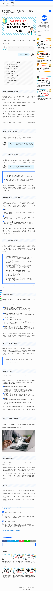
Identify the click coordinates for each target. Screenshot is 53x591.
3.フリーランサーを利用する (11, 68)
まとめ (7, 82)
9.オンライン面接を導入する (11, 78)
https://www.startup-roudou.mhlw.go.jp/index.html (11, 530)
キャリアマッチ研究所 (8, 3)
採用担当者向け (5, 537)
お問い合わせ (25, 587)
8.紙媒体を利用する (10, 77)
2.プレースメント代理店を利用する (13, 66)
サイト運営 (20, 587)
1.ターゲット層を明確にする (11, 64)
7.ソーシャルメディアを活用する (12, 75)
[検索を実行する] (50, 11)
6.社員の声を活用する (10, 73)
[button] (4, 541)
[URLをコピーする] (33, 541)
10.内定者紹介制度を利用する (12, 80)
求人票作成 (10, 537)
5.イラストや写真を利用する (11, 71)
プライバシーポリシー (31, 587)
